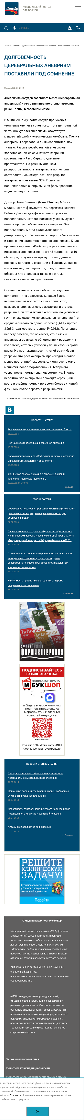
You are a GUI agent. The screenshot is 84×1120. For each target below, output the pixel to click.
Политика (15, 1095)
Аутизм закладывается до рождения (29, 827)
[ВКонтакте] (10, 410)
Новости (16, 46)
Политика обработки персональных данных (36, 1077)
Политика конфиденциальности (28, 1068)
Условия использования (22, 1059)
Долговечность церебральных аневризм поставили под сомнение (50, 46)
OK (38, 1111)
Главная (7, 46)
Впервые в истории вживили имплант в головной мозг (40, 429)
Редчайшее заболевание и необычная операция (36, 443)
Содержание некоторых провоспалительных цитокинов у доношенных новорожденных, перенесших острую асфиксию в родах (41, 513)
